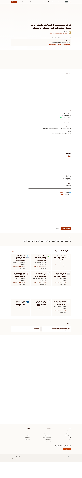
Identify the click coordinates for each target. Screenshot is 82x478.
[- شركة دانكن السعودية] (68, 256)
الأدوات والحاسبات (68, 435)
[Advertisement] (41, 15)
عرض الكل (12, 251)
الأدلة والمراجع (68, 433)
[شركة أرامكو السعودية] (48, 256)
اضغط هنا (69, 156)
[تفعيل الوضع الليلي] (23, 2)
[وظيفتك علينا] (68, 1)
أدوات (38, 1)
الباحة (62, 241)
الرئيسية (58, 1)
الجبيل (58, 241)
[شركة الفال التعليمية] (27, 273)
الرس (33, 241)
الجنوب (53, 241)
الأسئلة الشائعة (27, 437)
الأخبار (30, 1)
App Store (13, 456)
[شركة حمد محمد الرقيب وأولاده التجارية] (69, 32)
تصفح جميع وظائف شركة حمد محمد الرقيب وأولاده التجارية (59, 44)
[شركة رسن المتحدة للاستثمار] (48, 301)
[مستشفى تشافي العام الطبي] (68, 301)
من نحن (28, 430)
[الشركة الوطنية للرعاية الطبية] (27, 256)
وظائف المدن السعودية (47, 437)
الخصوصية (15, 458)
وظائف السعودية (48, 430)
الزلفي (25, 241)
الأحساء (66, 241)
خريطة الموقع (27, 439)
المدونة (34, 1)
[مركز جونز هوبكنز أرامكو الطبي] (48, 273)
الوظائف (52, 1)
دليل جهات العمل (48, 439)
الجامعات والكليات (47, 441)
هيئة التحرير (28, 433)
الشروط (12, 458)
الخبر (49, 241)
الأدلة (43, 1)
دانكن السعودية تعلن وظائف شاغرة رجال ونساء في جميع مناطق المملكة (60, 257)
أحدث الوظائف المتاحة (67, 430)
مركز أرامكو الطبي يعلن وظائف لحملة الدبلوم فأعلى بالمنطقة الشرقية (40, 274)
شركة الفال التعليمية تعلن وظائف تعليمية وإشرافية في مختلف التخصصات (19, 274)
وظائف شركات (43, 37)
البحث (19, 1)
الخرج (46, 241)
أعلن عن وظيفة (66, 449)
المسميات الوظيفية (47, 433)
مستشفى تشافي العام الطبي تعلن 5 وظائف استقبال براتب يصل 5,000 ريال (59, 302)
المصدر (57, 228)
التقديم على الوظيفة (66, 228)
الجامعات (47, 1)
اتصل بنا (28, 435)
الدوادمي (37, 241)
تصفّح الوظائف (14, 1)
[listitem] (70, 446)
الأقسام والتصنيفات (47, 435)
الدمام (42, 241)
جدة (65, 115)
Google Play (18, 456)
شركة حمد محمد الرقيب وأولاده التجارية (58, 33)
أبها (70, 241)
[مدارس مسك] (68, 273)
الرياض (29, 241)
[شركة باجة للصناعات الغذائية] (27, 301)
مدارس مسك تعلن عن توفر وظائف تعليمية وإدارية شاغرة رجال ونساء (60, 274)
